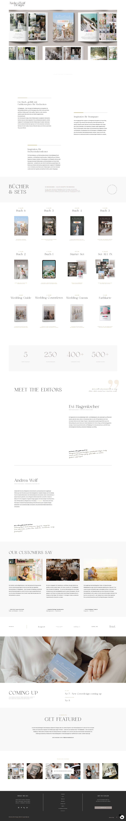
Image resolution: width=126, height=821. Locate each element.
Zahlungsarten (62, 803)
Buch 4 (77, 210)
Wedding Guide (21, 297)
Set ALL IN (105, 254)
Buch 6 (21, 210)
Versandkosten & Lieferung (63, 808)
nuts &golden (39, 500)
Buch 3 (105, 210)
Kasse (63, 796)
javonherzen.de (60, 609)
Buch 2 (21, 254)
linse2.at (96, 609)
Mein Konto (63, 801)
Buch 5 (49, 210)
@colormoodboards (63, 771)
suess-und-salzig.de (20, 609)
